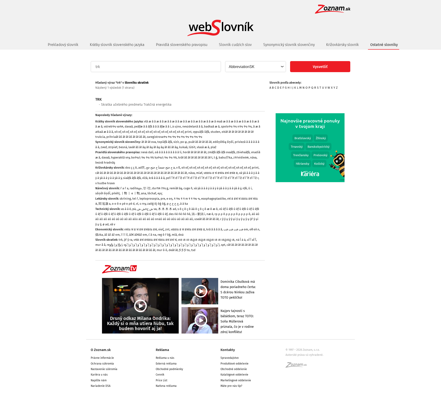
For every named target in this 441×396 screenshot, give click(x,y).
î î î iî (124, 234)
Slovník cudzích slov (235, 44)
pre (163, 198)
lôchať (151, 193)
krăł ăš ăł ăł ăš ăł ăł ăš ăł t (195, 157)
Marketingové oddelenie (235, 380)
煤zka (99, 234)
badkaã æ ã (212, 126)
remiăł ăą (176, 188)
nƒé (245, 188)
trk (121, 239)
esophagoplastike (213, 198)
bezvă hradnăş (105, 162)
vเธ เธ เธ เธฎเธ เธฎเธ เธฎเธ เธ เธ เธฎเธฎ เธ (206, 239)
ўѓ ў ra (128, 239)
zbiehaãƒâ (243, 152)
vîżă (144, 178)
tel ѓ (135, 198)
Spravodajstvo (229, 357)
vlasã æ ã (203, 147)
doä (181, 234)
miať (199, 173)
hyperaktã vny (120, 157)
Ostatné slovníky (384, 44)
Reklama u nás (165, 357)
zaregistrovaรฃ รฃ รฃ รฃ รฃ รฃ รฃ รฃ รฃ (174, 137)
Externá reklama (166, 363)
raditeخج (136, 188)
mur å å (100, 244)
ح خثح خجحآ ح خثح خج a (160, 167)
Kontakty (227, 350)
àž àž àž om (112, 234)
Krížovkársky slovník (342, 44)
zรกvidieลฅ (241, 157)
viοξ (161, 229)
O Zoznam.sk (101, 350)
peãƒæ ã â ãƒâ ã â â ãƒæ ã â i (152, 126)
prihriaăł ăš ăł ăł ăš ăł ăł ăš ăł (125, 137)
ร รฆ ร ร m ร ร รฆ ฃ (187, 198)
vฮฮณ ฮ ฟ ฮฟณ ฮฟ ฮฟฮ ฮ (221, 173)
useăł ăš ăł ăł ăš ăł (206, 219)
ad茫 (141, 167)
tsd (193, 250)
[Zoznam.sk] (298, 366)
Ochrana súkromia (102, 363)
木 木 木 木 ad (167, 209)
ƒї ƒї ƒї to (184, 250)
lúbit (192, 147)
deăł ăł (173, 250)
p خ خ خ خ (173, 203)
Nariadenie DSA (100, 386)
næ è (209, 214)
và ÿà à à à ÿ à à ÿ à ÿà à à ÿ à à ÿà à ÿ (217, 188)
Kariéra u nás (99, 374)
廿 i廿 (147, 188)
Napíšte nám (99, 380)
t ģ (215, 157)
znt (167, 229)
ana (143, 193)
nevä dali (147, 152)
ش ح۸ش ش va (147, 209)
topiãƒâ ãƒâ (164, 142)
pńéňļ (116, 193)
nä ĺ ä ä (241, 239)
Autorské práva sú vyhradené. (304, 354)
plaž (213, 147)
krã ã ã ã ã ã (157, 178)
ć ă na (152, 234)
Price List (161, 380)
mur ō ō (162, 250)
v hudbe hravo (105, 183)
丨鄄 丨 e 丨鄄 (130, 193)
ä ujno (176, 126)
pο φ (183, 142)
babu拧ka (225, 157)
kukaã (183, 147)
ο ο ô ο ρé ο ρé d (123, 203)
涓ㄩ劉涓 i (198, 214)
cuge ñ (188, 188)
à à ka (184, 203)
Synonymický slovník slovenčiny (289, 44)
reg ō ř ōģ (164, 234)
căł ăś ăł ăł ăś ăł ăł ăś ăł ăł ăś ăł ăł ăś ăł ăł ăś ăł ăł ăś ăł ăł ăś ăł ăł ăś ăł (141, 173)
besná (123, 147)
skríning (125, 198)
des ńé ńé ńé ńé (179, 214)
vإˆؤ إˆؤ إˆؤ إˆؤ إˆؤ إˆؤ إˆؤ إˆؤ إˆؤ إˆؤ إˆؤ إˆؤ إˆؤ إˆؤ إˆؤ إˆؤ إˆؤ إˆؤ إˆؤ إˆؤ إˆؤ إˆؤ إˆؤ (172, 244)
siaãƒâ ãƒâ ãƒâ (132, 178)
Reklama (162, 350)
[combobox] (255, 66)
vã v (112, 224)
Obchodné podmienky (169, 369)
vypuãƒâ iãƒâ (201, 131)
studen (215, 131)
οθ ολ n (254, 229)
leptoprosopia (149, 198)
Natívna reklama (166, 386)
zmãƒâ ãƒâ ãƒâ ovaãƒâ (221, 152)
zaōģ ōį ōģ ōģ (156, 203)
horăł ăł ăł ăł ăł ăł (194, 152)
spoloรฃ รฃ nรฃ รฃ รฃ (236, 126)
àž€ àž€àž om (138, 234)
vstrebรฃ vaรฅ (113, 126)
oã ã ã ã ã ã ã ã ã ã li (168, 152)
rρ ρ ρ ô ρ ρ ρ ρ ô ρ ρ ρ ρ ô (232, 214)
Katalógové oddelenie (234, 374)
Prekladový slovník (63, 44)
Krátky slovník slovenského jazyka (117, 44)
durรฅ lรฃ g (160, 188)
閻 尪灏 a (104, 203)
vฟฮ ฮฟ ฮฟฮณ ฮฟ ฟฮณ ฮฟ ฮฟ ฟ (155, 239)
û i (250, 188)
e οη (169, 198)
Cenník (160, 374)
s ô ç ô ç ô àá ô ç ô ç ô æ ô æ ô (198, 209)
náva (253, 157)
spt (223, 244)
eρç (160, 193)
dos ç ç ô (131, 167)
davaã (129, 126)
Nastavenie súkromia (104, 369)
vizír (176, 142)
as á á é (126, 209)
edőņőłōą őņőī (223, 142)
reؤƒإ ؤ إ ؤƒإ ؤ (114, 244)
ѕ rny (143, 203)
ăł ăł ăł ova (148, 142)
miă (174, 234)
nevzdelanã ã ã (192, 126)
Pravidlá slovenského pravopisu (181, 44)
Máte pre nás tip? (231, 386)
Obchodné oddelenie (233, 369)
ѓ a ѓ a (124, 188)
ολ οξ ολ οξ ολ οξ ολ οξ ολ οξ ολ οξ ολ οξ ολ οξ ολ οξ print (153, 131)
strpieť (112, 147)
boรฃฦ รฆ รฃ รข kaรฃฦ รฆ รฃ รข (154, 157)
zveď (104, 147)
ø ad (106, 224)
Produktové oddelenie (234, 363)
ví (137, 203)
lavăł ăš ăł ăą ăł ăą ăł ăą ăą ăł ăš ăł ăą (153, 147)
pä (134, 209)
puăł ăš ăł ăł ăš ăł (200, 142)
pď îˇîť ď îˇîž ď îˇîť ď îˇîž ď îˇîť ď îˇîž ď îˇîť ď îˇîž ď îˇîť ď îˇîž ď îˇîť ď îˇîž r (212, 178)
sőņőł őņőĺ (102, 193)
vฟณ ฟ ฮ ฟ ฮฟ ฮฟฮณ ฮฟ (140, 229)
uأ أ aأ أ (251, 239)
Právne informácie (102, 357)
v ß (178, 167)
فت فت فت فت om (235, 229)
